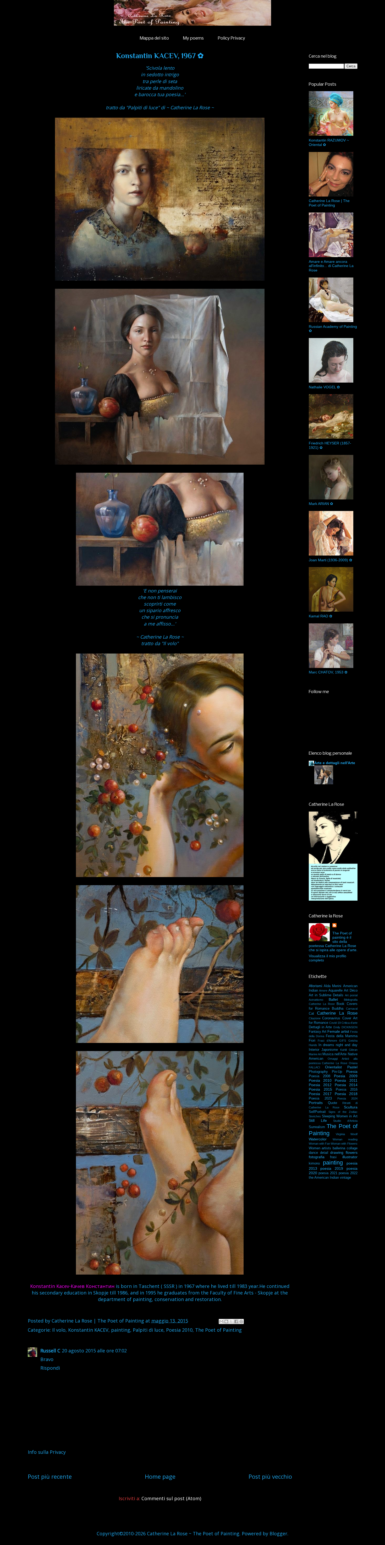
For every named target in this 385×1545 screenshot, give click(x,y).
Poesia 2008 (319, 1076)
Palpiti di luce (148, 1330)
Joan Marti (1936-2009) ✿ (330, 560)
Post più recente (50, 1476)
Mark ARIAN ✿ (321, 504)
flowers (352, 1152)
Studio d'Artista (345, 1120)
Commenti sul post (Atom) (171, 1498)
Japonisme (329, 1050)
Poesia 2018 (346, 1094)
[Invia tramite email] (221, 1321)
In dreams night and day (338, 1045)
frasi (333, 1157)
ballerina (339, 1148)
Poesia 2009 (345, 1076)
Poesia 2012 (320, 1085)
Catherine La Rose (337, 1013)
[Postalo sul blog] (226, 1321)
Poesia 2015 (320, 1089)
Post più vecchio (270, 1476)
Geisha (353, 1040)
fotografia (316, 1157)
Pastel (352, 1067)
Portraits (316, 1103)
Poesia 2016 (346, 1089)
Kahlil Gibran (349, 1049)
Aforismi (315, 986)
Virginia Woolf (347, 1134)
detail (324, 1153)
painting (120, 1330)
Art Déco (351, 990)
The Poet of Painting (218, 1330)
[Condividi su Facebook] (236, 1321)
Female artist (338, 1031)
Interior (314, 1050)
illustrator (350, 1157)
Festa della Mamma (342, 1036)
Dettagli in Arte (320, 1027)
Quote (332, 1103)
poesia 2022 (348, 1173)
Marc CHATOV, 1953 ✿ (328, 672)
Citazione (315, 1018)
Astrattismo (316, 999)
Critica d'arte (350, 1022)
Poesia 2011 (346, 1080)
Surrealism (317, 1127)
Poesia (352, 1071)
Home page (160, 1476)
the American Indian (324, 1177)
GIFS (342, 1040)
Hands (313, 1045)
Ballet (333, 999)
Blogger (278, 1533)
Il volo (58, 1330)
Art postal (351, 995)
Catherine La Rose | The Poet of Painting (329, 203)
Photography (318, 1072)
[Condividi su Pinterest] (241, 1321)
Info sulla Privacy (47, 1452)
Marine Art (315, 1054)
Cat (311, 1013)
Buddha (337, 1008)
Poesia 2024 (347, 1098)
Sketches (315, 1116)
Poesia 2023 (320, 1098)
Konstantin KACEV (88, 1330)
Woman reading (345, 1139)
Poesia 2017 (320, 1094)
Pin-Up (337, 1072)
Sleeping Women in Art (340, 1116)
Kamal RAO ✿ (320, 616)
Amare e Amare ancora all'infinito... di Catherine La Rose (331, 266)
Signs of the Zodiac (343, 1111)
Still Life (318, 1120)
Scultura (351, 1107)
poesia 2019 (331, 1168)
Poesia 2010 (179, 1330)
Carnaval (352, 1008)
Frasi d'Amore (327, 1040)
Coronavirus (331, 1018)
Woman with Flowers (344, 1143)
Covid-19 (335, 1022)
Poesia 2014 (346, 1085)
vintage (345, 1177)
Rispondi (50, 1368)
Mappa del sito (154, 38)
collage (352, 1148)
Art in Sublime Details (326, 995)
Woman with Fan (319, 1143)
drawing (336, 1152)
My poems (193, 38)
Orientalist (333, 1067)
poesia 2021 (327, 1173)
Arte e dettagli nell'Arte (334, 763)
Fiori (312, 1040)
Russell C (50, 1350)
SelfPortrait (317, 1112)
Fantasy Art (317, 1031)
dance (313, 1153)
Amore (323, 990)
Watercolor (318, 1139)
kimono (314, 1163)
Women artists (320, 1148)
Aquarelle (335, 990)
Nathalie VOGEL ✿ (324, 387)
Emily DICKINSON (345, 1027)
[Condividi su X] (231, 1321)
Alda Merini (332, 986)
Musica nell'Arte (334, 1054)
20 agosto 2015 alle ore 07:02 (94, 1350)
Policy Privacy (231, 38)
